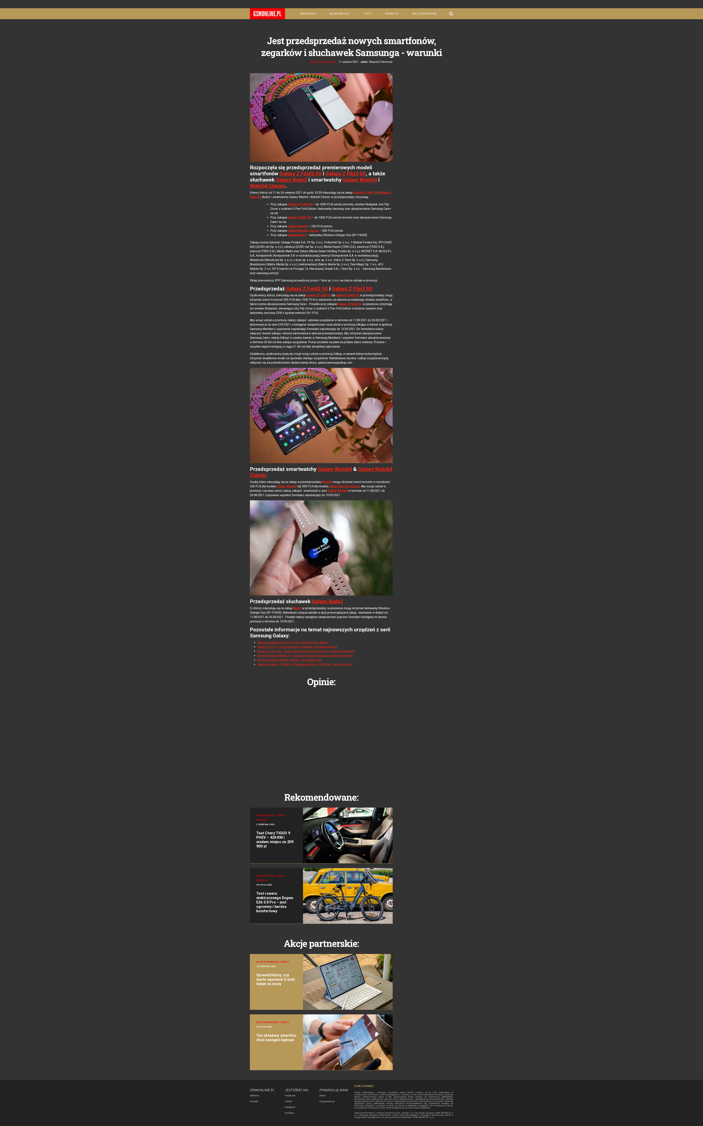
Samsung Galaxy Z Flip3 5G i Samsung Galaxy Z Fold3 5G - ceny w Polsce (304, 664)
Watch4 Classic (268, 186)
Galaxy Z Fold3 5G (301, 174)
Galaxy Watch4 (360, 180)
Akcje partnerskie (424, 13)
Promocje (392, 13)
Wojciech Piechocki (380, 62)
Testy (367, 13)
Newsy (315, 62)
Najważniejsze (339, 13)
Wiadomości (308, 13)
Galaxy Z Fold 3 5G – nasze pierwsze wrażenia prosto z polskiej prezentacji (305, 651)
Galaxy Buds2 (291, 180)
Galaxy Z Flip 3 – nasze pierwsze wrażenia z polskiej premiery (297, 647)
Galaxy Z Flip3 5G (346, 174)
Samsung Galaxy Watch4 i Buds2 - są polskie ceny (289, 660)
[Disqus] (321, 735)
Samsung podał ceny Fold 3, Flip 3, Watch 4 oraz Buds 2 (293, 642)
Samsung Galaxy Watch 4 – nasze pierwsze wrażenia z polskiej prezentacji (305, 655)
